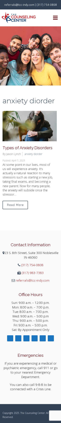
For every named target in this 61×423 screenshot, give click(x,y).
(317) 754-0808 (31, 265)
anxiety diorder (33, 154)
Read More (15, 205)
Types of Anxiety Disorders (27, 147)
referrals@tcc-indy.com (32, 280)
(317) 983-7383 (32, 273)
